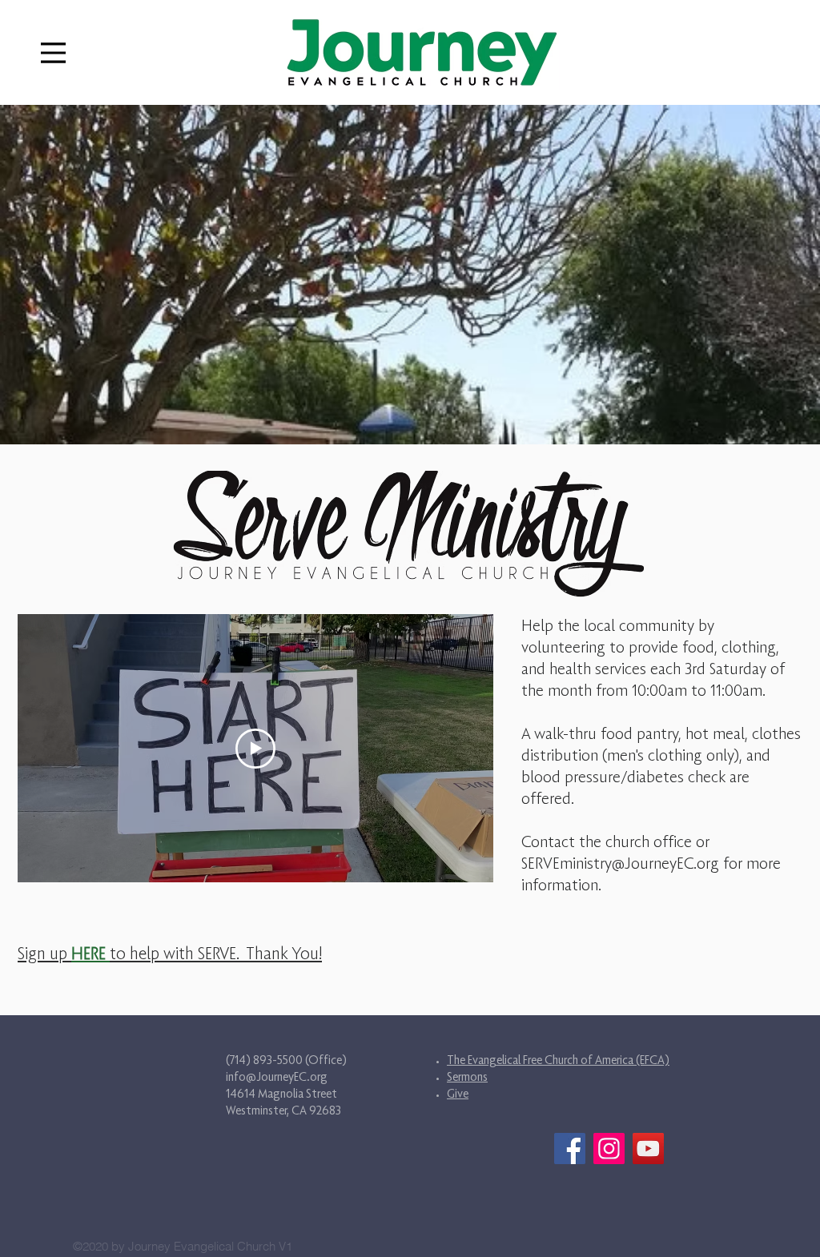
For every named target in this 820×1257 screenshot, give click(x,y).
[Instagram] (609, 1148)
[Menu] (53, 52)
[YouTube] (648, 1148)
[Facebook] (569, 1148)
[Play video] (255, 749)
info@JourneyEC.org (277, 1076)
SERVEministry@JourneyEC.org (620, 862)
